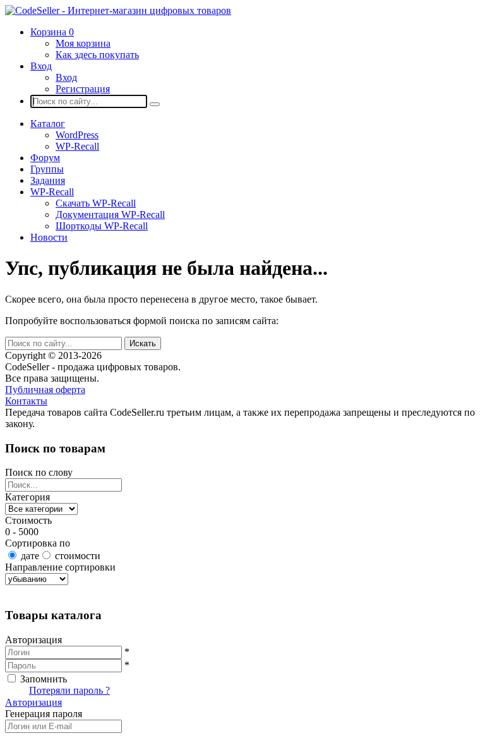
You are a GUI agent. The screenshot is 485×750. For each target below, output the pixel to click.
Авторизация (33, 702)
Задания (47, 180)
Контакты (26, 401)
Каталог (47, 123)
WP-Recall (77, 146)
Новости (49, 237)
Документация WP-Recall (110, 214)
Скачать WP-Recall (96, 203)
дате (30, 555)
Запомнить (43, 679)
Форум (45, 157)
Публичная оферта (45, 389)
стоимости (77, 555)
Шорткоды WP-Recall (102, 226)
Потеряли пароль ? (69, 690)
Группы (47, 169)
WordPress (77, 135)
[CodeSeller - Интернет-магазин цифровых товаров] (118, 10)
